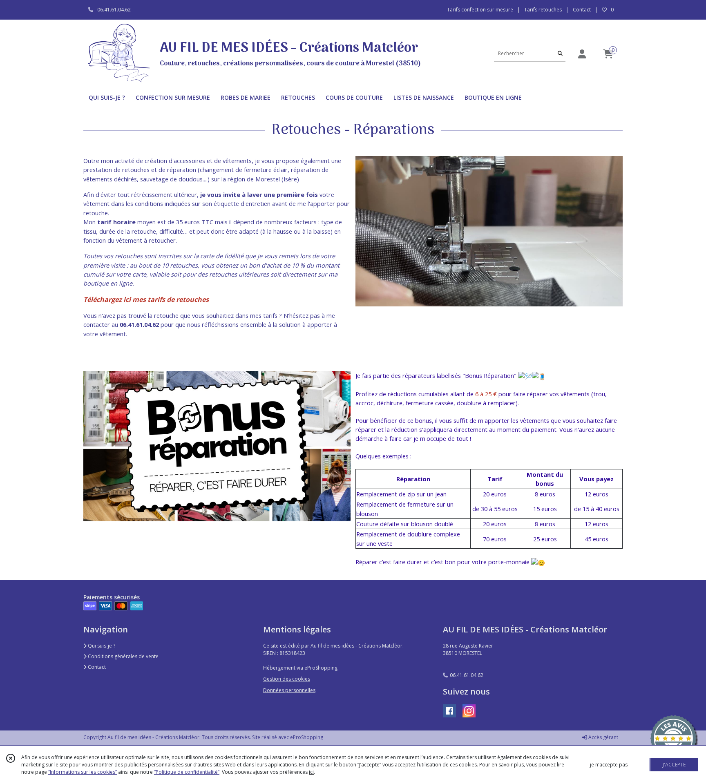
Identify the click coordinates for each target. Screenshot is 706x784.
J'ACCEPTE (674, 764)
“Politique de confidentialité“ (186, 771)
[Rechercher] (560, 53)
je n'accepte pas (609, 764)
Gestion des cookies (286, 678)
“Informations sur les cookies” (82, 771)
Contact (582, 9)
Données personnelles (289, 690)
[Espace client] (582, 54)
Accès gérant (602, 737)
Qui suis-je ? (101, 645)
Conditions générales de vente (123, 656)
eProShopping (306, 737)
